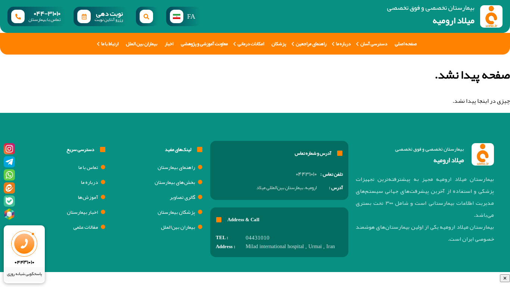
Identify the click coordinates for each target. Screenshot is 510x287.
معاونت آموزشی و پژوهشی (204, 44)
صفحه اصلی (406, 44)
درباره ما (343, 44)
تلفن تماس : (331, 174)
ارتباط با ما (109, 44)
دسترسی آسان (373, 44)
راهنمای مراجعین (311, 44)
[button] (147, 16)
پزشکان (278, 44)
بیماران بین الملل (141, 44)
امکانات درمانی (250, 44)
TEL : (222, 237)
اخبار (169, 44)
